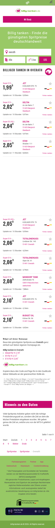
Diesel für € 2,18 (12, 353)
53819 (25, 283)
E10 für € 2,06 (11, 359)
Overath (31, 244)
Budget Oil (28, 315)
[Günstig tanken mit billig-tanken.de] (15, 364)
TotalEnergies (30, 238)
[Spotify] (35, 511)
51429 (25, 89)
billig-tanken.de (16, 524)
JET (24, 83)
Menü (28, 19)
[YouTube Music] (42, 511)
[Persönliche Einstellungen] (27, 3)
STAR (25, 141)
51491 (25, 244)
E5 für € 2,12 (11, 356)
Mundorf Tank (30, 277)
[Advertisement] (27, 186)
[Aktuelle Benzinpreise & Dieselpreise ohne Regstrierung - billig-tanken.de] (27, 10)
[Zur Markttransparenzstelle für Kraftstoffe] (27, 501)
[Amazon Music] (39, 511)
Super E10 (7, 83)
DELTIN (26, 102)
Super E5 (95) (8, 122)
